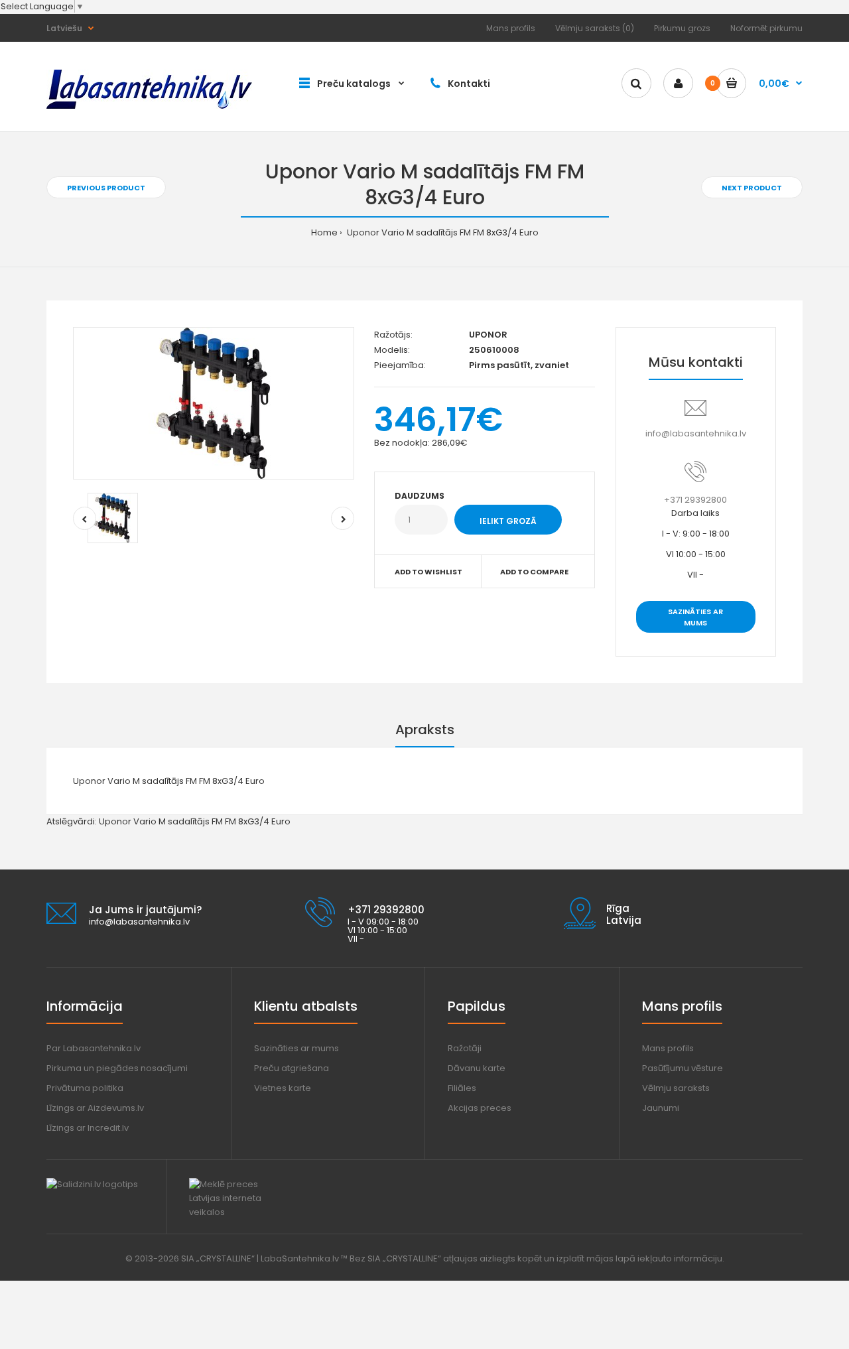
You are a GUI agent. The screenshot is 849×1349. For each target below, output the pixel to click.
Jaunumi (660, 1108)
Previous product (106, 187)
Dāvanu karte (476, 1068)
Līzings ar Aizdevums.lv (95, 1108)
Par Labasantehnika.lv (93, 1048)
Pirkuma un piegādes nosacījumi (117, 1068)
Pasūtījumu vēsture (682, 1068)
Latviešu (64, 28)
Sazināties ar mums (695, 617)
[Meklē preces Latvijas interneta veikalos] (237, 1212)
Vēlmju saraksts (676, 1088)
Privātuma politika (84, 1088)
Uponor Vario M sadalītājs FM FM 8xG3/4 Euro (442, 232)
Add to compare (534, 571)
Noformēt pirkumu (766, 28)
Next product (752, 187)
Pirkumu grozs (682, 28)
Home (324, 232)
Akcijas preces (479, 1108)
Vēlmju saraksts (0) (594, 28)
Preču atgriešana (291, 1068)
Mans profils (510, 28)
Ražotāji (465, 1048)
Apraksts (424, 729)
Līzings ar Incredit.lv (87, 1128)
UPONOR (488, 334)
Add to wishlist (428, 571)
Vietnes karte (282, 1088)
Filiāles (462, 1088)
